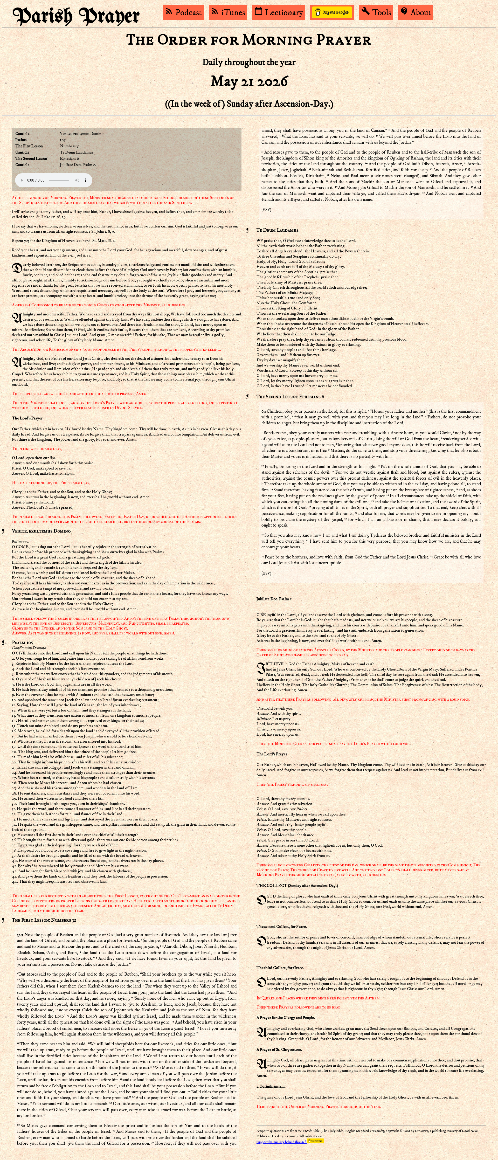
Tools (376, 12)
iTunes (228, 12)
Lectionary (278, 12)
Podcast (183, 12)
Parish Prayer (76, 16)
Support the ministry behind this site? (282, 1142)
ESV (266, 209)
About (415, 12)
